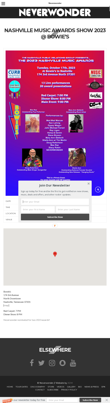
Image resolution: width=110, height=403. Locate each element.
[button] (54, 185)
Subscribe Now (55, 217)
